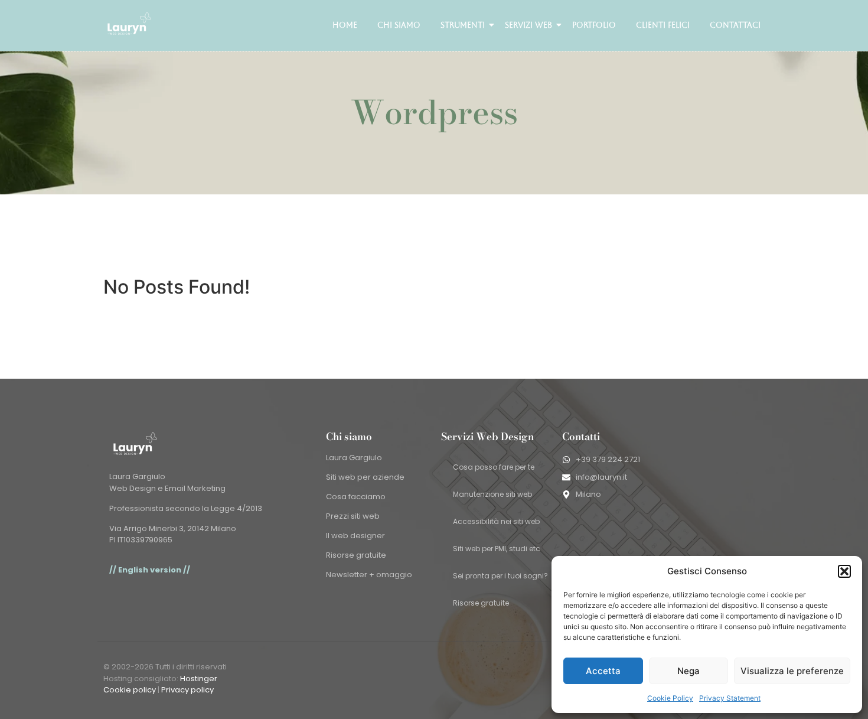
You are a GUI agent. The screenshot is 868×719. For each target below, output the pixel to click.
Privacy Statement (730, 698)
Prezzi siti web (353, 516)
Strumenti (462, 25)
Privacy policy (187, 689)
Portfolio (594, 25)
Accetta (603, 670)
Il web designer (355, 535)
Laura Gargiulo (354, 457)
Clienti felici (663, 25)
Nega (688, 670)
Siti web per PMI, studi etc (496, 549)
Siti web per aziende (365, 477)
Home (344, 25)
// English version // (149, 569)
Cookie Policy (670, 698)
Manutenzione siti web (492, 494)
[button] (844, 571)
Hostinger (198, 678)
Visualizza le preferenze (792, 670)
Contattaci (735, 25)
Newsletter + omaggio (369, 574)
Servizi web (528, 25)
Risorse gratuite (356, 555)
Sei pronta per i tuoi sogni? (500, 576)
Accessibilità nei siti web (496, 521)
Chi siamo (398, 25)
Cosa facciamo (356, 496)
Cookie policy (129, 689)
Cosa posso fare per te (493, 467)
